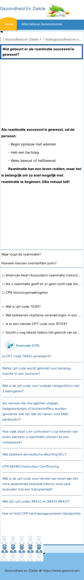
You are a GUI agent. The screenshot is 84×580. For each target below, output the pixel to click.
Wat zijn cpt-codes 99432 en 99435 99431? (36, 501)
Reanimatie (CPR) (27, 346)
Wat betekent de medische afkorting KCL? (34, 454)
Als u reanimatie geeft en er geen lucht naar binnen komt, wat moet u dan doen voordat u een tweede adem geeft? (43, 284)
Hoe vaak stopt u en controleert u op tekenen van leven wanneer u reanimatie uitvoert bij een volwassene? (40, 436)
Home (9, 24)
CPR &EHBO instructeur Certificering (30, 466)
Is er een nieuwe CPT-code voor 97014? (36, 324)
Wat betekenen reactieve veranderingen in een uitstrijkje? (43, 315)
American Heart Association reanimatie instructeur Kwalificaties (43, 275)
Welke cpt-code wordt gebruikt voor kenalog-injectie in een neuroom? (37, 371)
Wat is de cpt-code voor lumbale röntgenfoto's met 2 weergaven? (40, 388)
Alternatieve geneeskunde (41, 24)
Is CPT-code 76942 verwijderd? (26, 356)
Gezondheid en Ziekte (22, 39)
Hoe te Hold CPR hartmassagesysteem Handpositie (41, 513)
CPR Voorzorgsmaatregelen (27, 292)
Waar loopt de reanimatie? (21, 254)
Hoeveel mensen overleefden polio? (29, 263)
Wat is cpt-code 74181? (23, 306)
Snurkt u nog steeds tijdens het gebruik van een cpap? (43, 332)
